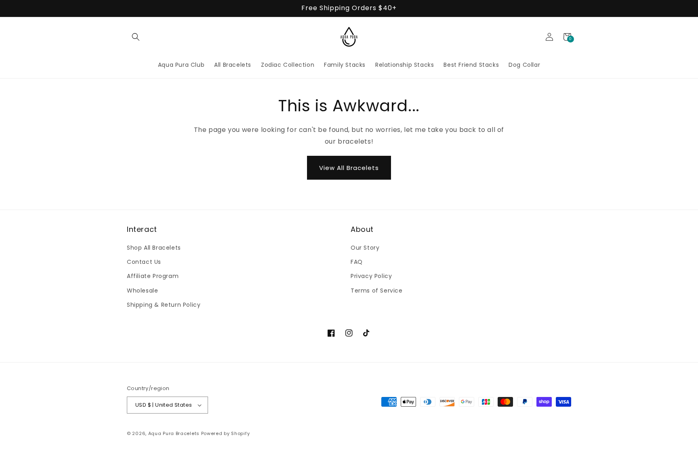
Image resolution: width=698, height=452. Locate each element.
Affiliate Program (153, 276)
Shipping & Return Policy (163, 305)
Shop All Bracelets (154, 248)
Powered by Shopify (225, 433)
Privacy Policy (371, 276)
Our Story (365, 248)
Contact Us (144, 262)
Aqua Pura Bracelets (174, 433)
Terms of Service (377, 290)
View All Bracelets (349, 167)
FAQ (357, 262)
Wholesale (142, 290)
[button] (136, 37)
